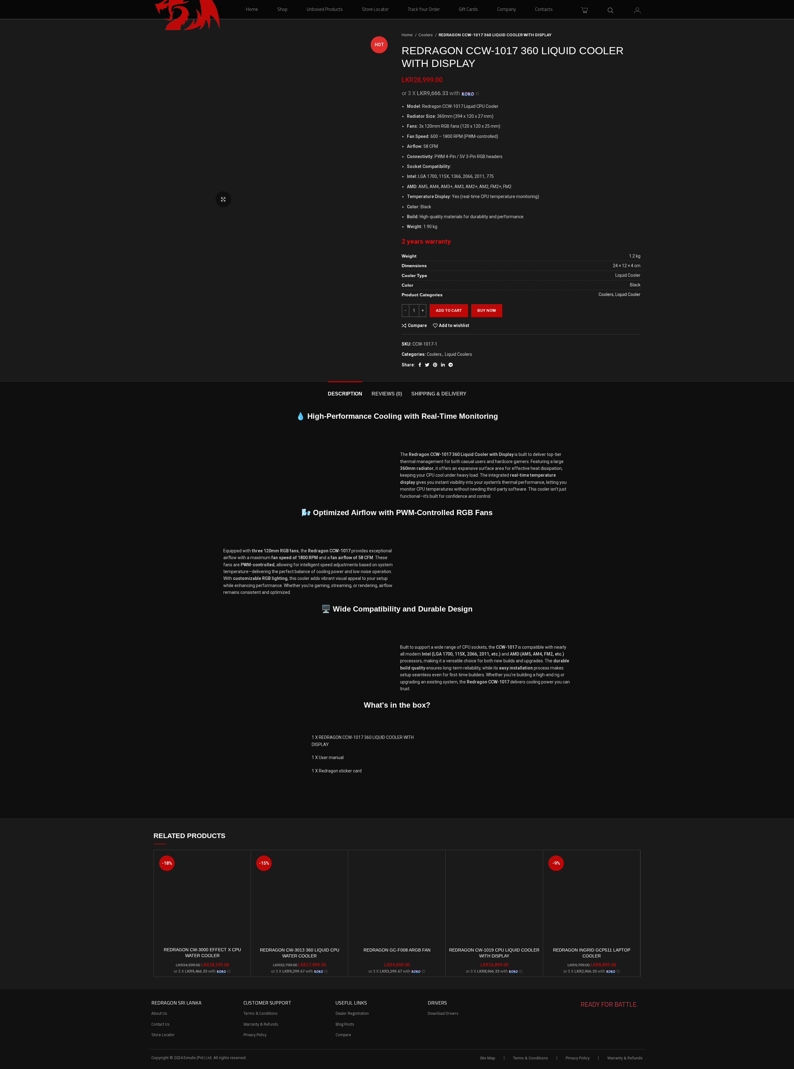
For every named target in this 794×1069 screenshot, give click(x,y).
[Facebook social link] (420, 365)
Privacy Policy (254, 1034)
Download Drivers (443, 1013)
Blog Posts (345, 1024)
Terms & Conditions (260, 1013)
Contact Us (160, 1024)
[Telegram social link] (451, 365)
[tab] (345, 390)
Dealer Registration (352, 1013)
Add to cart (449, 310)
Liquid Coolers (458, 354)
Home (252, 9)
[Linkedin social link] (443, 365)
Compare (343, 1034)
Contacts (544, 9)
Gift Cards (468, 9)
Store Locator (375, 9)
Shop (282, 9)
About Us (159, 1013)
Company (506, 9)
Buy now (486, 310)
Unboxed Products (325, 9)
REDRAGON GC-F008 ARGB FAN (397, 950)
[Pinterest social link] (435, 365)
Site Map (487, 1058)
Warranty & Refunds (260, 1024)
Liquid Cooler (627, 294)
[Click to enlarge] (223, 199)
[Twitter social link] (427, 365)
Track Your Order (424, 9)
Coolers (426, 35)
